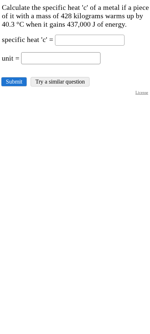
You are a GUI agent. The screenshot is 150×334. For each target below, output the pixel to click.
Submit (14, 81)
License (141, 92)
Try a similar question (60, 81)
